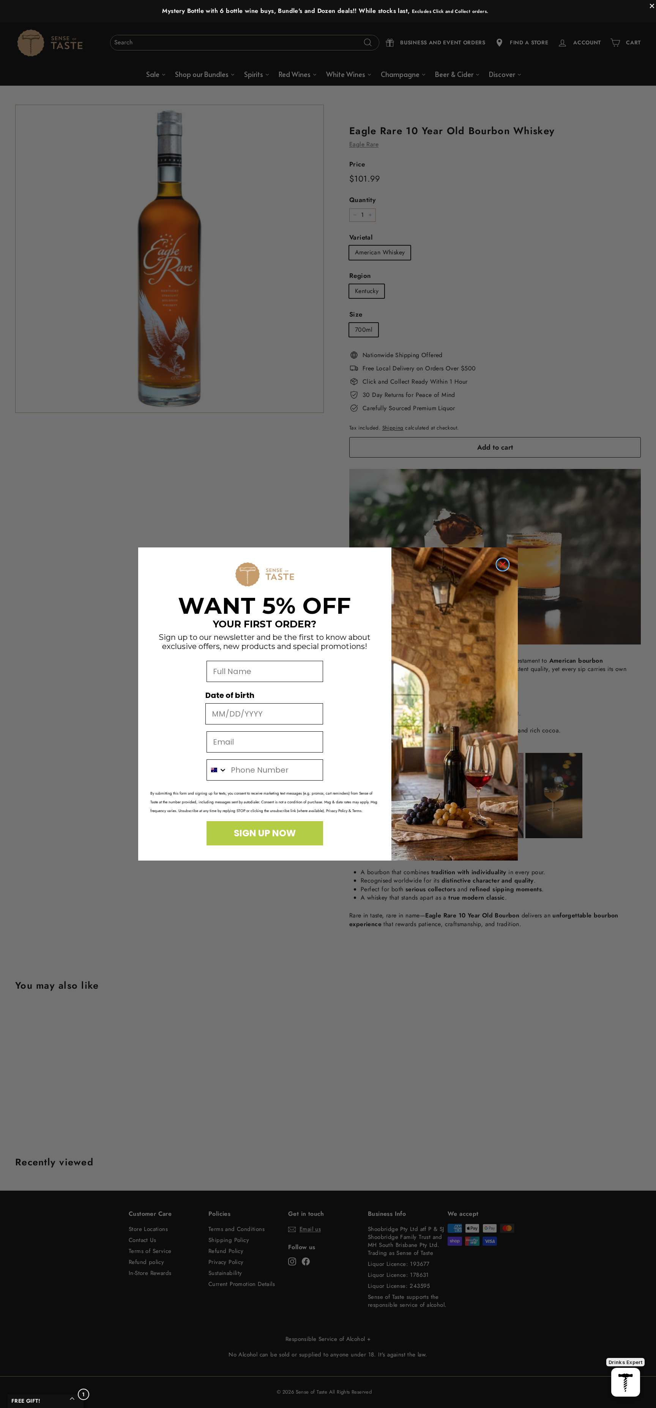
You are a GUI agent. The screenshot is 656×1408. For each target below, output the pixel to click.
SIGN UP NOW (265, 833)
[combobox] (217, 770)
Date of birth (229, 695)
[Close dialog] (503, 564)
